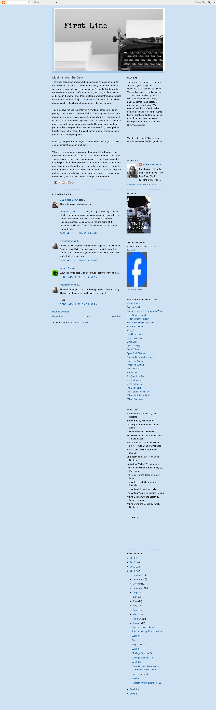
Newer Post (58, 316)
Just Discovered (140, 674)
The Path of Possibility (138, 391)
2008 (133, 693)
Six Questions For (135, 376)
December (138, 575)
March (136, 614)
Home (87, 316)
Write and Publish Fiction (139, 395)
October (137, 583)
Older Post (116, 316)
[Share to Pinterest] (72, 182)
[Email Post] (55, 182)
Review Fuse (133, 368)
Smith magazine (134, 384)
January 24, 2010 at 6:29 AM (78, 233)
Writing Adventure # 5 (142, 657)
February (137, 619)
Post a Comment (60, 311)
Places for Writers (135, 361)
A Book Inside (133, 303)
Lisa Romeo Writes (136, 334)
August (136, 592)
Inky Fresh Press (135, 326)
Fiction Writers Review (137, 319)
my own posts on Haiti (73, 211)
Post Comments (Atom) (77, 322)
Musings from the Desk (143, 653)
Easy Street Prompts (137, 315)
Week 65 (136, 636)
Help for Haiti (138, 644)
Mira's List (132, 342)
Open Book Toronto (136, 353)
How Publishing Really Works (141, 322)
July (135, 597)
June (135, 601)
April (135, 610)
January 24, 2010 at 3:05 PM (78, 260)
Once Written (133, 349)
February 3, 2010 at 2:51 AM (79, 277)
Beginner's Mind (134, 307)
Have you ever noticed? (143, 627)
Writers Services (135, 399)
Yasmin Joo (65, 268)
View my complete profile (141, 184)
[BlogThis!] (63, 182)
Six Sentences (134, 380)
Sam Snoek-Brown (69, 200)
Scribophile (132, 372)
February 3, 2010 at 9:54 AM (79, 304)
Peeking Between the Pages (140, 357)
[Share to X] (66, 182)
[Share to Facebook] (69, 182)
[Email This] (59, 182)
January (137, 623)
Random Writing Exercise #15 (146, 683)
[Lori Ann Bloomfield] (137, 286)
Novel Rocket (133, 345)
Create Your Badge (134, 290)
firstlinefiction (66, 241)
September (138, 588)
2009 (133, 689)
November (138, 579)
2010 (133, 571)
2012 (133, 562)
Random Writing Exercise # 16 (147, 631)
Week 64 (136, 649)
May (135, 605)
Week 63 (136, 662)
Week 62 (136, 678)
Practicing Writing (135, 365)
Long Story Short (135, 338)
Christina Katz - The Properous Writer (145, 311)
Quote (135, 640)
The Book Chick (134, 388)
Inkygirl (130, 330)
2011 (133, 566)
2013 (133, 558)
